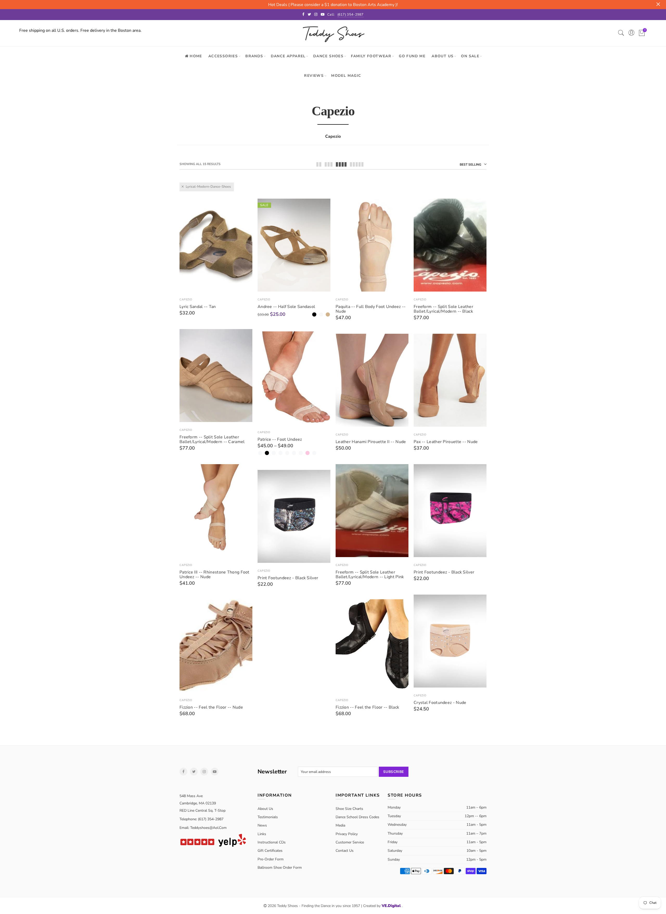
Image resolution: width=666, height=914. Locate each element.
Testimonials (268, 817)
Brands (254, 56)
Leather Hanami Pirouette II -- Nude (371, 441)
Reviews (314, 75)
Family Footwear (371, 56)
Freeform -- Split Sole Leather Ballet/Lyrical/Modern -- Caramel (212, 439)
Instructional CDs (272, 842)
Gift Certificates (270, 850)
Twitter (194, 772)
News (262, 825)
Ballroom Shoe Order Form (280, 867)
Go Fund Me (412, 56)
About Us (442, 56)
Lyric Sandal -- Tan (198, 306)
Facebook (183, 772)
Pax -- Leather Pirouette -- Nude (446, 441)
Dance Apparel (288, 56)
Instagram (204, 772)
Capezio (186, 299)
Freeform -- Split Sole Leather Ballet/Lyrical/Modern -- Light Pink (370, 574)
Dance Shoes (328, 56)
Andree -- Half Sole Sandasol (286, 306)
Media (340, 825)
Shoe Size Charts (349, 808)
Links (262, 833)
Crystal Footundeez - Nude (440, 702)
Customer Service (350, 842)
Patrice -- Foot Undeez (280, 439)
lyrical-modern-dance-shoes (208, 186)
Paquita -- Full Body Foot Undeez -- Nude (371, 309)
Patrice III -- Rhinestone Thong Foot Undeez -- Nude (214, 574)
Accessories (223, 56)
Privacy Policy (347, 833)
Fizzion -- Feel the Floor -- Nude (211, 707)
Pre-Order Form (271, 859)
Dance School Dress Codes (357, 817)
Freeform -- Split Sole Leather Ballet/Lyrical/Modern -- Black (443, 309)
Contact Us (345, 850)
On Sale (470, 56)
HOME (196, 56)
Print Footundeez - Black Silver (444, 572)
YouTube (215, 772)
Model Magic (346, 75)
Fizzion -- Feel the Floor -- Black (367, 707)
